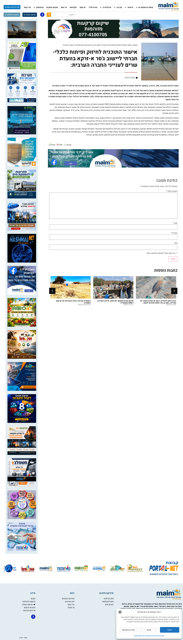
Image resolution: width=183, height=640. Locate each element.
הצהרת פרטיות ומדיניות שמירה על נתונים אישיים (149, 635)
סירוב (149, 630)
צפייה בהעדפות (128, 630)
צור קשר (27, 7)
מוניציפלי (93, 7)
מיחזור (130, 7)
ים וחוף (82, 7)
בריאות (64, 7)
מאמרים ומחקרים (145, 7)
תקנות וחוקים (52, 7)
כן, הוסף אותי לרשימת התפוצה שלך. (161, 253)
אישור (169, 630)
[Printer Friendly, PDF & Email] (60, 144)
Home (135, 45)
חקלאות (73, 7)
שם (175, 223)
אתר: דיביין (23, 637)
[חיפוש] (49, 15)
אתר (175, 243)
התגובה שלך (171, 191)
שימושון (40, 7)
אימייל (174, 233)
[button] (120, 612)
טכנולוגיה (107, 7)
